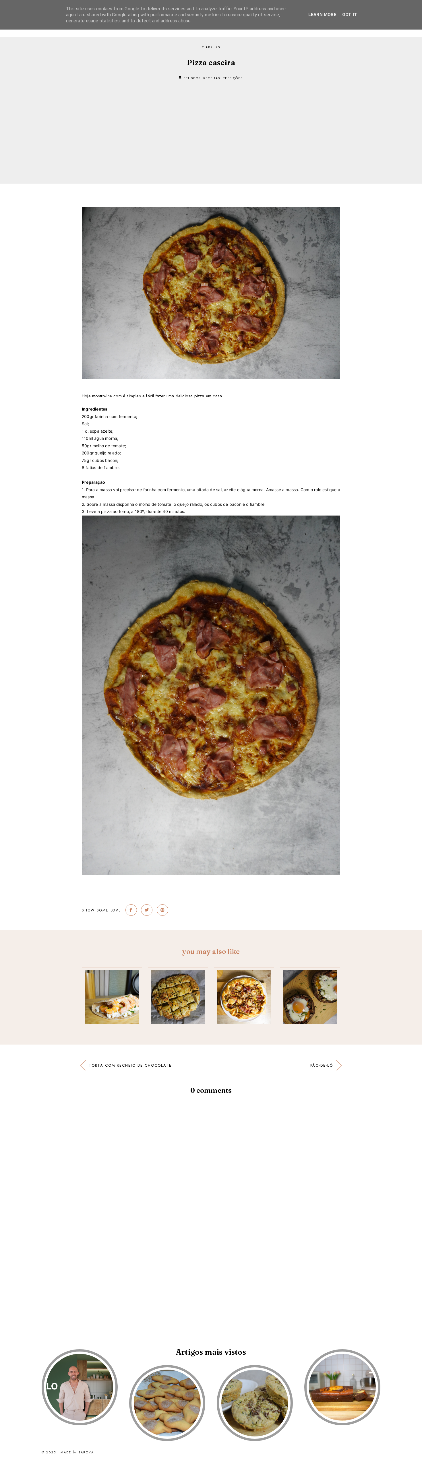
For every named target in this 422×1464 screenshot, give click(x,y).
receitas (211, 78)
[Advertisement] (211, 123)
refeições (233, 78)
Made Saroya (77, 1452)
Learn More (322, 14)
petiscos (192, 78)
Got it (349, 14)
